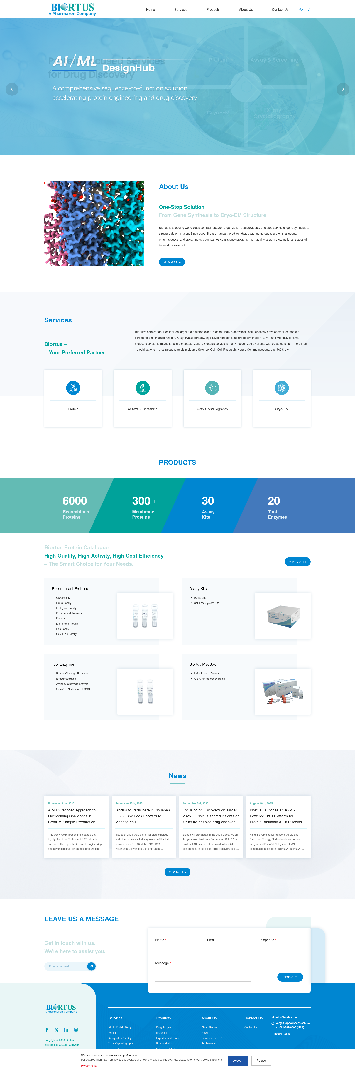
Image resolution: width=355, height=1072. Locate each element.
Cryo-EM (281, 408)
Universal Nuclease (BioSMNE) (74, 689)
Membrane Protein (67, 623)
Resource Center (212, 1038)
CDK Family (63, 598)
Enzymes (161, 1033)
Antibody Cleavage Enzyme (72, 684)
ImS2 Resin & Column (207, 673)
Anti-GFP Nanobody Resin (209, 678)
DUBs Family (63, 603)
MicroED (97, 101)
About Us (246, 9)
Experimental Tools (167, 1038)
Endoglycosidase (66, 678)
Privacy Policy (281, 1034)
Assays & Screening (143, 408)
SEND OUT (290, 977)
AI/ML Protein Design (120, 1027)
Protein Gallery (165, 1043)
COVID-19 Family (66, 634)
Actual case (82, 101)
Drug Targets (164, 1027)
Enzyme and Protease (69, 613)
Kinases (60, 618)
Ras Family (62, 629)
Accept (237, 1060)
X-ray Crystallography (212, 408)
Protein (73, 408)
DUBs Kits (200, 598)
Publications (209, 1043)
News (205, 1033)
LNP (108, 101)
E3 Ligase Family (66, 608)
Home (150, 9)
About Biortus (209, 1027)
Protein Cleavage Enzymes (72, 673)
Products (213, 9)
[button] (343, 89)
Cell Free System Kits (206, 603)
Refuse (261, 1060)
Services (180, 9)
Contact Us (280, 9)
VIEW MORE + (172, 262)
